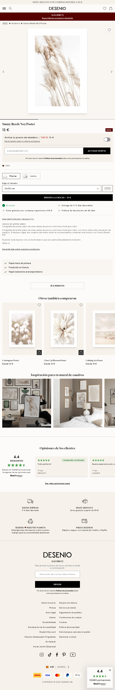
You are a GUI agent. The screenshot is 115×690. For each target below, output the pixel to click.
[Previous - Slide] (3, 71)
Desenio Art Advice (68, 603)
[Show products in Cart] (111, 8)
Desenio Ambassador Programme (40, 637)
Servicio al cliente (67, 608)
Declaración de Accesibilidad (42, 627)
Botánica (16, 23)
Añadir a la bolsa (57, 197)
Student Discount (47, 632)
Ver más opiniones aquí (57, 483)
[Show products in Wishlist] (105, 8)
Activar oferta (97, 151)
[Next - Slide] (111, 71)
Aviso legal (51, 612)
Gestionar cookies (67, 637)
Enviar (57, 584)
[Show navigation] (4, 8)
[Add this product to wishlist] (109, 29)
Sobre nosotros (48, 603)
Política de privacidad (53, 158)
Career (52, 617)
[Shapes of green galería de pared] (26, 403)
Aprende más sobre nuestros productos (21, 249)
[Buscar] (10, 8)
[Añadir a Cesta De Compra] (39, 352)
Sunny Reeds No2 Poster (35, 23)
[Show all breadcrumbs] (5, 23)
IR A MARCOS (57, 285)
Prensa (52, 608)
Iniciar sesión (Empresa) (44, 646)
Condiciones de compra (70, 617)
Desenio (66, 682)
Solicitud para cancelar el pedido (74, 632)
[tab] (19, 118)
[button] (107, 188)
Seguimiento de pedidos (70, 612)
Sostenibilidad (49, 622)
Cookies (63, 622)
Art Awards (51, 642)
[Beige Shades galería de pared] (77, 403)
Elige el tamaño (10, 183)
